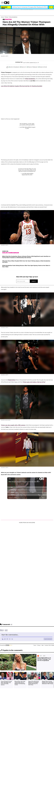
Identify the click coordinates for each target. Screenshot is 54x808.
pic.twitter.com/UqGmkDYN (27, 125)
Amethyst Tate (19, 62)
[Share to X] (23, 67)
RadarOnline (11, 380)
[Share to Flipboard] (32, 67)
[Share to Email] (42, 67)
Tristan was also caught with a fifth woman (13, 425)
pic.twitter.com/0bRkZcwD (28, 171)
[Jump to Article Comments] (7, 67)
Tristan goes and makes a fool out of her (34, 382)
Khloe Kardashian (13, 17)
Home (2, 17)
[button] (2, 3)
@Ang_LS (26, 123)
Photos (6, 17)
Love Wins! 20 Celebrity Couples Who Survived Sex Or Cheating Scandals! (21, 86)
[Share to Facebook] (14, 67)
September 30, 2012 (27, 174)
